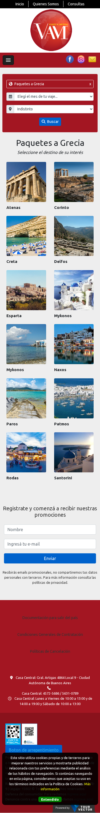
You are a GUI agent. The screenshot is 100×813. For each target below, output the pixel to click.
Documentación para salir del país (50, 618)
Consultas (76, 4)
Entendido (50, 799)
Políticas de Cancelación (50, 651)
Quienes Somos (46, 4)
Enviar (50, 558)
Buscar (52, 121)
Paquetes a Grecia (52, 84)
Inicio (19, 4)
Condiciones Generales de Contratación (50, 634)
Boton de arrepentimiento (34, 750)
